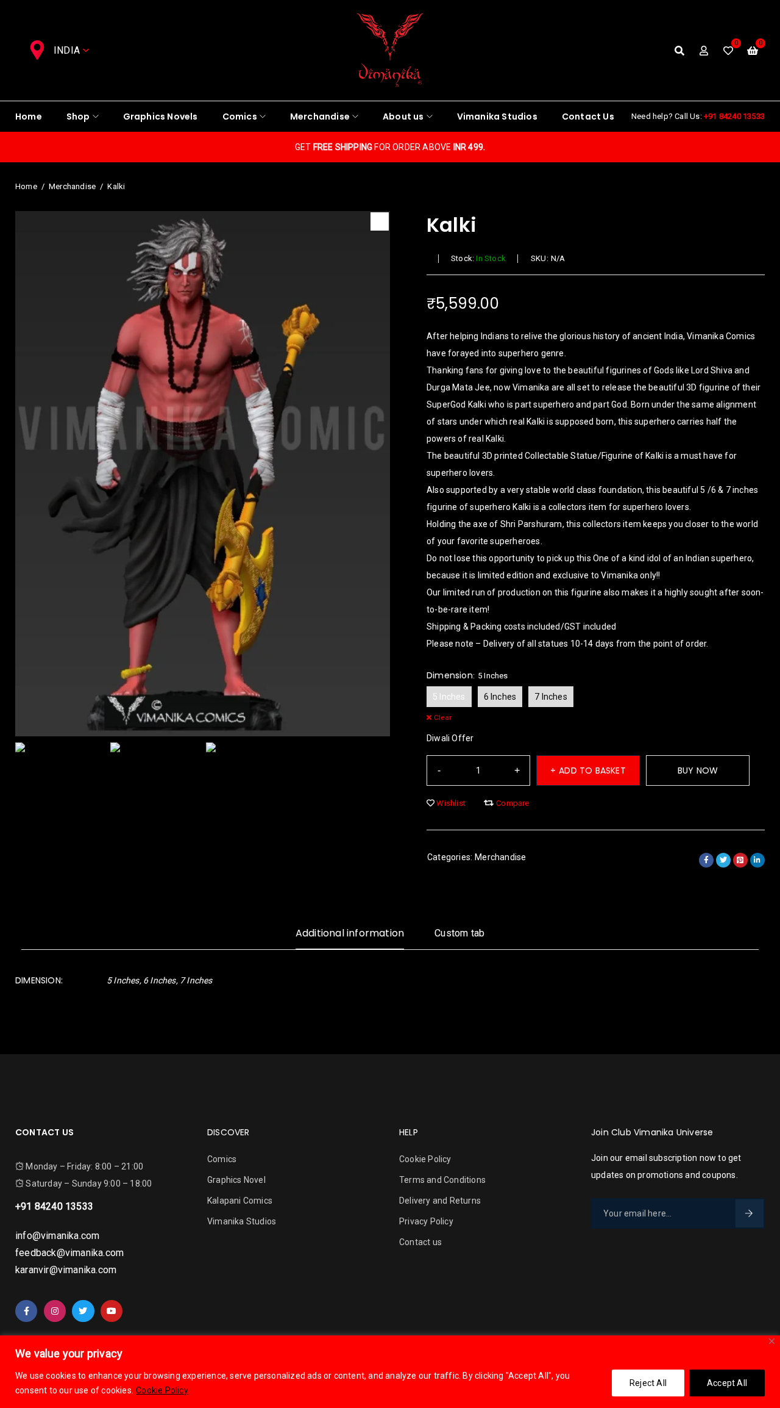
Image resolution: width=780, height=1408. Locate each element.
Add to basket (592, 770)
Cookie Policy (162, 1390)
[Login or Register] (704, 50)
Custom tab (459, 933)
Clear (443, 717)
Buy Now (698, 770)
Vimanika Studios (241, 1221)
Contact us (420, 1242)
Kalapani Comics (239, 1200)
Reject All (648, 1383)
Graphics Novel (236, 1180)
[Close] (772, 1341)
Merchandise (72, 186)
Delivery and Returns (440, 1200)
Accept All (727, 1383)
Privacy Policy (426, 1221)
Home (26, 186)
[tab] (350, 938)
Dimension (450, 675)
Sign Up (750, 1213)
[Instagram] (55, 1311)
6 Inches (500, 697)
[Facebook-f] (26, 1311)
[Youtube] (111, 1311)
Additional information (350, 933)
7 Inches (550, 697)
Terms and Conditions (442, 1180)
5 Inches (449, 697)
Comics (221, 1159)
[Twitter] (83, 1311)
